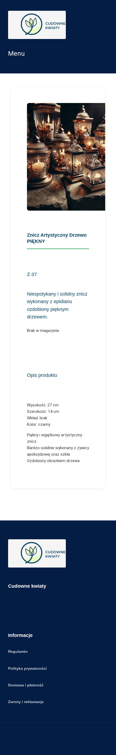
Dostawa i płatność (25, 685)
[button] (58, 53)
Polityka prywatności (27, 668)
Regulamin (18, 651)
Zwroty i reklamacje (26, 702)
